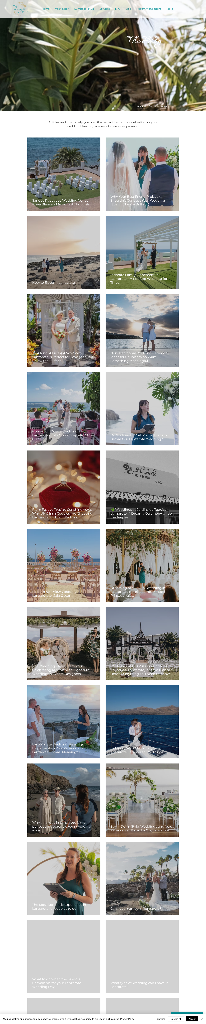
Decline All (176, 1018)
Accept (192, 1018)
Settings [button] (161, 1018)
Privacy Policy (127, 1018)
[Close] (202, 1018)
